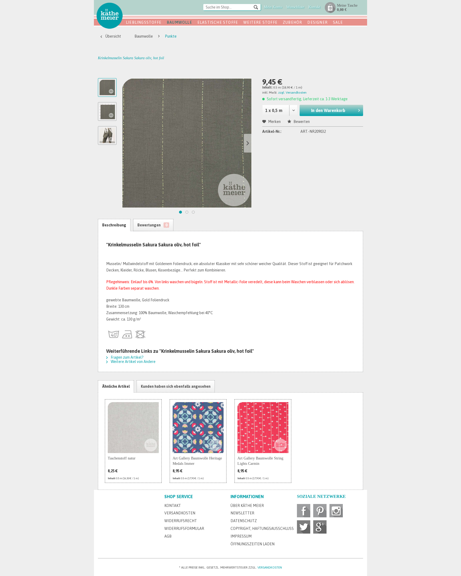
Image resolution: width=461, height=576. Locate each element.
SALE (338, 22)
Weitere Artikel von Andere (133, 361)
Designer (317, 22)
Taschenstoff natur (122, 458)
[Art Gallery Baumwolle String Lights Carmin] (262, 427)
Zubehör (292, 22)
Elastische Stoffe (217, 22)
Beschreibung (114, 225)
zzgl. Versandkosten (292, 92)
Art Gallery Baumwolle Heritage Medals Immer (197, 461)
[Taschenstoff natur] (133, 427)
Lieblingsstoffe (143, 22)
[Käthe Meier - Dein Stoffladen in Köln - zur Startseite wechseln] (110, 15)
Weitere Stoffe (260, 22)
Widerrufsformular (184, 528)
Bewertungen (152, 225)
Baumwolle (179, 22)
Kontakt (172, 505)
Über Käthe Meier (247, 505)
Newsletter (242, 513)
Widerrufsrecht (180, 521)
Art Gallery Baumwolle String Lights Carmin (260, 461)
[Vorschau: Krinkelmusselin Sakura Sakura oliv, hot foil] (107, 87)
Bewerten (301, 121)
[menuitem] (232, 7)
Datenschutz (243, 521)
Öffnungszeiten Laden (252, 544)
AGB (168, 536)
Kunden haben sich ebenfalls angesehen (175, 386)
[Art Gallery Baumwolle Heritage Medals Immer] (198, 427)
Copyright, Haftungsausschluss (262, 528)
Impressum (241, 536)
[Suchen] (256, 7)
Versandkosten (179, 513)
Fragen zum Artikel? (127, 357)
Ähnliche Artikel (116, 386)
